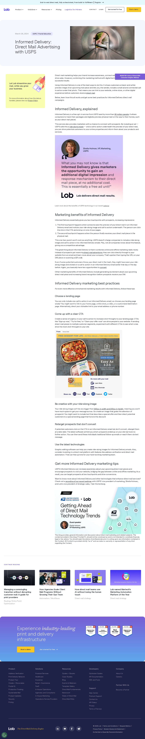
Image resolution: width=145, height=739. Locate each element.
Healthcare (39, 677)
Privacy (91, 706)
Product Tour (13, 680)
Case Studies (67, 677)
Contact (93, 9)
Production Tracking (15, 689)
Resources (66, 669)
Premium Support (95, 696)
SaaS (37, 686)
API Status (93, 702)
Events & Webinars (69, 683)
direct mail (90, 93)
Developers (94, 669)
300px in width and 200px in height (108, 409)
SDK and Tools (94, 680)
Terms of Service (95, 709)
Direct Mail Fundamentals (71, 689)
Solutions (39, 669)
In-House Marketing (42, 696)
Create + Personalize (16, 683)
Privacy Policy (33, 101)
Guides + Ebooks (68, 673)
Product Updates (14, 696)
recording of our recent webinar (78, 481)
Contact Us (93, 699)
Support (92, 688)
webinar (106, 206)
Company (120, 669)
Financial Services (41, 673)
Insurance (39, 680)
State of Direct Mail (69, 696)
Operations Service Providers (46, 699)
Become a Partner (122, 690)
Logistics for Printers (73, 9)
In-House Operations (43, 689)
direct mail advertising (93, 252)
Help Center (93, 693)
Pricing (58, 9)
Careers (119, 677)
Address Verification (16, 673)
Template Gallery (68, 686)
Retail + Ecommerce (42, 683)
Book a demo (133, 9)
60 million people (122, 114)
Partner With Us (122, 685)
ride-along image (76, 127)
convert (103, 267)
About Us (119, 673)
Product (11, 669)
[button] (19, 10)
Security (11, 699)
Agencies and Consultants (45, 693)
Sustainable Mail (14, 693)
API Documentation (96, 677)
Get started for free (115, 9)
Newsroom (66, 693)
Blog (63, 680)
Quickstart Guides (96, 673)
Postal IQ (11, 686)
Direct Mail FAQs (68, 699)
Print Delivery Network (16, 677)
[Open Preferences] (4, 735)
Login (101, 9)
